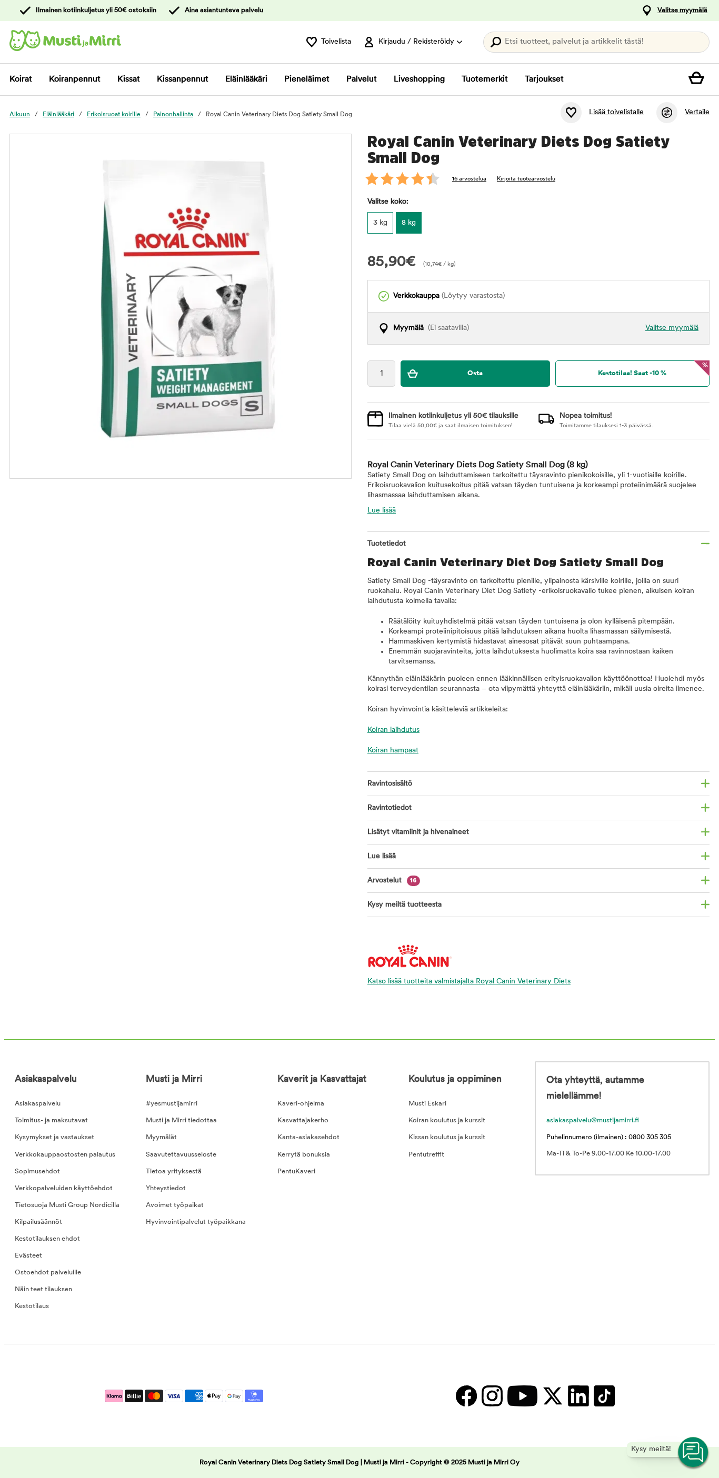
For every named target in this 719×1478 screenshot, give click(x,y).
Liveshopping (419, 79)
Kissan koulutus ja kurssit (446, 1137)
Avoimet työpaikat (175, 1205)
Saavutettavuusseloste (181, 1154)
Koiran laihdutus (393, 730)
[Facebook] (466, 1396)
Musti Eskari (427, 1103)
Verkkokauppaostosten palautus (65, 1154)
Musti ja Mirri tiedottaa (181, 1120)
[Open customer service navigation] (694, 1453)
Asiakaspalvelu (38, 1103)
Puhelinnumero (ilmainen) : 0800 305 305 (608, 1137)
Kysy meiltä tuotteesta (404, 905)
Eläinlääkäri (246, 79)
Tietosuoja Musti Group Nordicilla (67, 1205)
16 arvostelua (469, 179)
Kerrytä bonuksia (303, 1154)
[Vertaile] (666, 112)
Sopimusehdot (37, 1171)
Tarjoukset (544, 79)
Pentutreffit (426, 1154)
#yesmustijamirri (171, 1103)
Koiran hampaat (392, 751)
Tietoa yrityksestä (174, 1171)
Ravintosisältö (389, 784)
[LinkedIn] (578, 1396)
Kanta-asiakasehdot (308, 1137)
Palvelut (361, 79)
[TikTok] (603, 1396)
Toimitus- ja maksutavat (51, 1120)
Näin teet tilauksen (43, 1289)
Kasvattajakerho (302, 1120)
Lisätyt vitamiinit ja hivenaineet (418, 832)
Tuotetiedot (386, 544)
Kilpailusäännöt (38, 1222)
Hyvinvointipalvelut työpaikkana (196, 1222)
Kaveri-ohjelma (300, 1103)
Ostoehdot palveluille (48, 1272)
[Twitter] (552, 1396)
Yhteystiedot (166, 1188)
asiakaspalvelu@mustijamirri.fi (592, 1120)
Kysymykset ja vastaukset (54, 1137)
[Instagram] (492, 1396)
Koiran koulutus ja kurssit (446, 1120)
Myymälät (161, 1137)
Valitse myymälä (682, 10)
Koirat (20, 79)
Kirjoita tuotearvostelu (526, 179)
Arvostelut (392, 880)
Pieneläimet (306, 79)
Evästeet (28, 1255)
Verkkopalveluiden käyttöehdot (64, 1188)
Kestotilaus (32, 1306)
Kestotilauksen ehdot (47, 1238)
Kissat (128, 79)
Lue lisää (381, 511)
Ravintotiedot (389, 808)
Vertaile (697, 112)
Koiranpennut (75, 79)
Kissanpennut (182, 79)
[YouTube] (522, 1396)
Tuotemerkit (485, 79)
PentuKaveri (296, 1171)
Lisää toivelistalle (616, 112)
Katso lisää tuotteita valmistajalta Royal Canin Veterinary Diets (469, 982)
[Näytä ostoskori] (699, 79)
